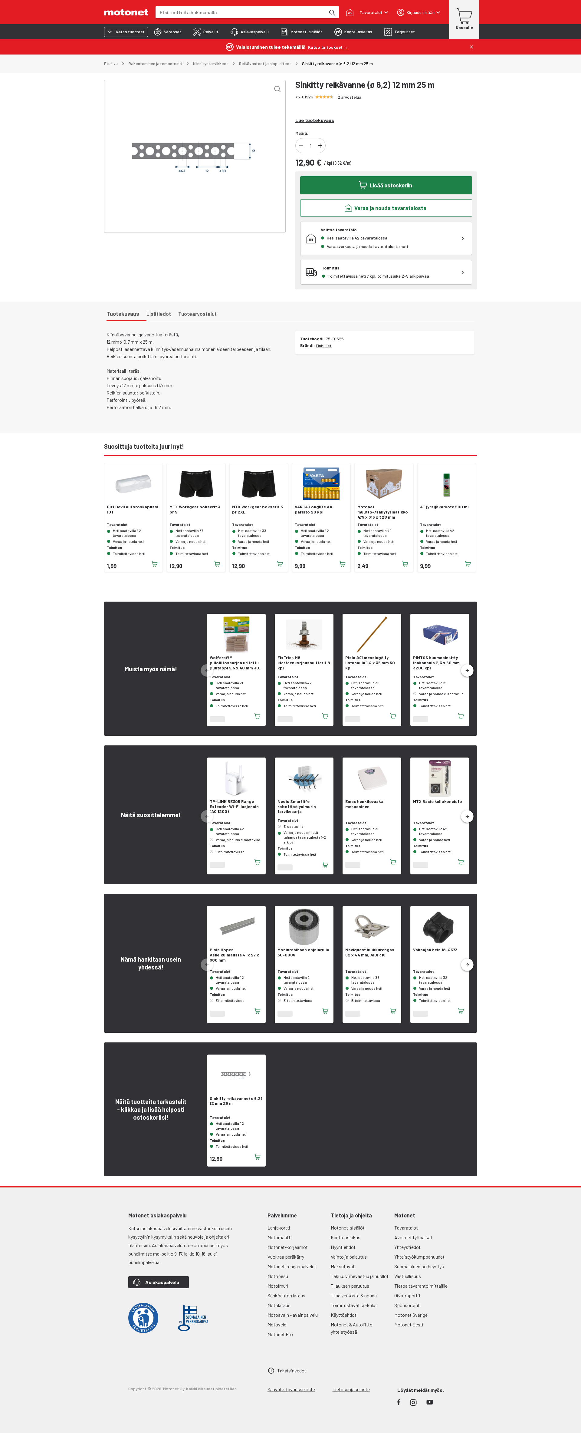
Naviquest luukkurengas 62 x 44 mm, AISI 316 (369, 956)
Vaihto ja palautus (349, 1260)
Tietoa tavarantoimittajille (421, 1289)
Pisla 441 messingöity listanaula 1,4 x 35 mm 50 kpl (370, 662)
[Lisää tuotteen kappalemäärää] (320, 145)
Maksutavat (343, 1270)
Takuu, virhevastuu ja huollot (360, 1280)
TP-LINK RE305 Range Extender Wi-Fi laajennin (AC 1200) (234, 810)
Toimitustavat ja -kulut (354, 1309)
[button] (467, 672)
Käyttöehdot (343, 1318)
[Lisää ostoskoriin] (154, 564)
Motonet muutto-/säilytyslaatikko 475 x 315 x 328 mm (382, 512)
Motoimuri (278, 1289)
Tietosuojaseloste (351, 1393)
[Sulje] (471, 46)
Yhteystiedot (407, 1250)
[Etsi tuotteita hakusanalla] (332, 12)
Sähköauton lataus (286, 1299)
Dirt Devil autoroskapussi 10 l (132, 509)
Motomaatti (280, 1241)
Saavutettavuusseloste (291, 1393)
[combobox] (240, 12)
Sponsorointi (407, 1309)
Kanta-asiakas (345, 1241)
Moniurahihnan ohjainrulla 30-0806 (303, 956)
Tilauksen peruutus (350, 1289)
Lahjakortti (279, 1231)
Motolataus (279, 1309)
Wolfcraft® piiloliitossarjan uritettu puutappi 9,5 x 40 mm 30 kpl (234, 662)
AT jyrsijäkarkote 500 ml (444, 506)
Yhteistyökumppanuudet (419, 1260)
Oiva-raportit (407, 1299)
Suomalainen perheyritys (419, 1270)
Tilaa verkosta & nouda (354, 1299)
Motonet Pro (280, 1338)
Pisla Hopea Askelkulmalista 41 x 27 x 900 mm (234, 958)
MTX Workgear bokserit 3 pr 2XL (257, 509)
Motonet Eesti (408, 1328)
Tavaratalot (406, 1231)
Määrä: (301, 133)
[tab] (167, 32)
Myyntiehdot (343, 1250)
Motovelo (277, 1328)
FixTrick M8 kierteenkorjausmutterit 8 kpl (303, 662)
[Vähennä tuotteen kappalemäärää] (301, 145)
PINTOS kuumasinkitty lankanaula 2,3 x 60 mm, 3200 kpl (437, 662)
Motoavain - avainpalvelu (293, 1318)
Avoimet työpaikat (413, 1241)
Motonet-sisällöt (348, 1231)
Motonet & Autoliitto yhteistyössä (352, 1331)
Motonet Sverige (411, 1318)
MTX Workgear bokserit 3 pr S (194, 509)
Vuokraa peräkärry (286, 1260)
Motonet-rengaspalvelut (292, 1270)
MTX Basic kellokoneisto (437, 805)
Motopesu (278, 1280)
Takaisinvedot (291, 1374)
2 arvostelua (349, 97)
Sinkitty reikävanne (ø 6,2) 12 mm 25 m (236, 1105)
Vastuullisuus (407, 1280)
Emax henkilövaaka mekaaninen (364, 808)
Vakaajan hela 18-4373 (435, 953)
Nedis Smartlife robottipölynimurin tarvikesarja (296, 810)
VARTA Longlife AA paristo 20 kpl (313, 509)
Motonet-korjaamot (288, 1250)
